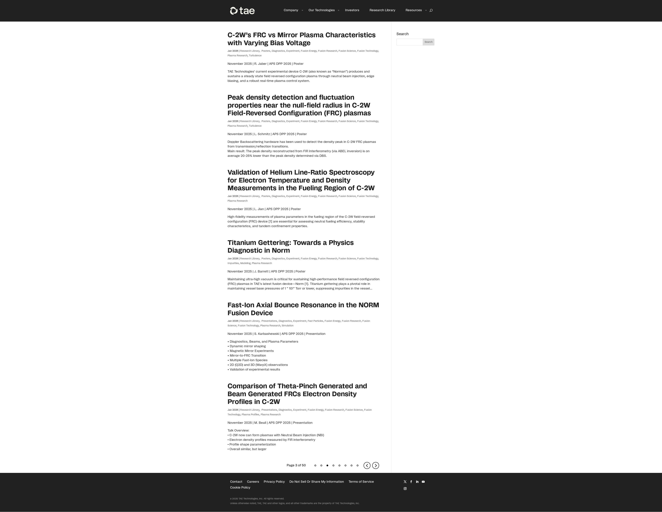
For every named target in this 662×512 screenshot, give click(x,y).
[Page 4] (333, 465)
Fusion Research (327, 51)
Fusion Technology (367, 51)
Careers (253, 481)
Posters (265, 51)
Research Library (382, 10)
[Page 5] (339, 465)
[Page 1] (315, 465)
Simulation (287, 326)
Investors (352, 10)
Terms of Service (361, 481)
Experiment (292, 51)
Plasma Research (238, 55)
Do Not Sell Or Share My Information (316, 481)
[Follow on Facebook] (411, 481)
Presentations (269, 321)
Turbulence (255, 55)
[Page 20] (351, 465)
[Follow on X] (405, 481)
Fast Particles (315, 321)
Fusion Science (347, 51)
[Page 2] (321, 465)
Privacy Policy (274, 481)
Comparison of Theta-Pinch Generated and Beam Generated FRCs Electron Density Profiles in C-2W (297, 394)
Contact (236, 481)
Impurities (233, 263)
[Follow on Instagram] (405, 488)
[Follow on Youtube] (423, 481)
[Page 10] (345, 465)
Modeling (245, 263)
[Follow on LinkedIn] (417, 481)
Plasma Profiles (250, 414)
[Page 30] (357, 465)
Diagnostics (278, 51)
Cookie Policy (240, 487)
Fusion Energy (309, 51)
